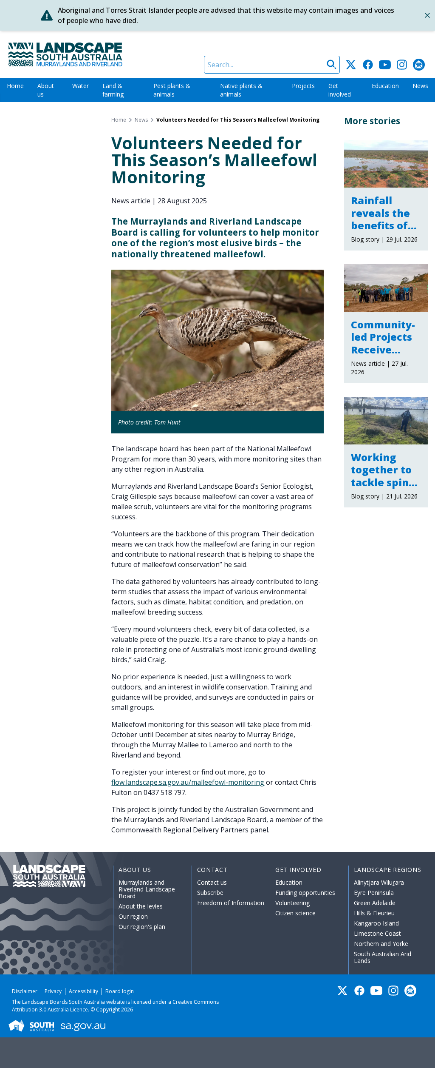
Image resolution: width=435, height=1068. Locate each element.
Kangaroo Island (376, 923)
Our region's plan (142, 927)
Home (15, 86)
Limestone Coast (377, 933)
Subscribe (210, 893)
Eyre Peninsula (374, 893)
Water (80, 86)
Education (385, 86)
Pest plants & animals (171, 90)
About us (45, 90)
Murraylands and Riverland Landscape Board (147, 889)
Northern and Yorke (381, 944)
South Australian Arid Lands (382, 957)
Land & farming (113, 90)
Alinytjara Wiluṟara (379, 882)
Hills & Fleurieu (374, 913)
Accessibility (83, 991)
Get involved (339, 90)
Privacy (53, 991)
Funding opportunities (305, 893)
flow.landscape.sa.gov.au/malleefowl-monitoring (187, 782)
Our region (133, 916)
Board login (119, 991)
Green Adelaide (374, 903)
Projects (303, 86)
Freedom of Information (230, 903)
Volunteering (292, 903)
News (420, 86)
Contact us (212, 882)
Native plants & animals (241, 90)
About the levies (141, 906)
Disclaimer (24, 991)
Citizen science (295, 913)
